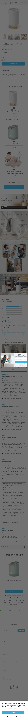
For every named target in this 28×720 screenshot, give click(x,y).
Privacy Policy (13, 708)
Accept (13, 712)
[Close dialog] (26, 353)
